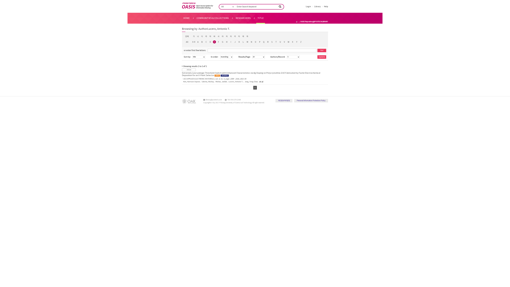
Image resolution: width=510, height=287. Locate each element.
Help (326, 7)
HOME (186, 18)
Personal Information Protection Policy (311, 101)
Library (317, 7)
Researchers (243, 18)
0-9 (193, 42)
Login (308, 7)
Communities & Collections (213, 18)
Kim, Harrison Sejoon (191, 82)
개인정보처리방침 (284, 101)
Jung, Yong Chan (251, 82)
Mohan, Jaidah (221, 82)
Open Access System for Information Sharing (197, 6)
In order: (214, 57)
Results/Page (244, 57)
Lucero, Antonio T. (236, 82)
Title (261, 18)
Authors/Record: (277, 57)
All (187, 42)
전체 (187, 36)
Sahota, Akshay (208, 82)
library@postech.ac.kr (214, 100)
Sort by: (187, 57)
